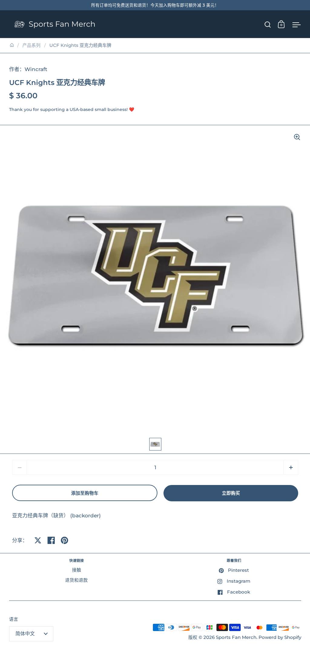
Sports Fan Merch (236, 637)
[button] (290, 467)
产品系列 (31, 45)
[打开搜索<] (268, 24)
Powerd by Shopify (280, 637)
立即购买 (231, 493)
